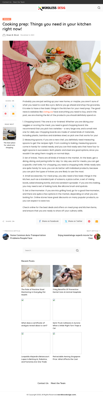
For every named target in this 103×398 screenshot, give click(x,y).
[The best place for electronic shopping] (9, 133)
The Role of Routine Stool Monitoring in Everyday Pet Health (33, 292)
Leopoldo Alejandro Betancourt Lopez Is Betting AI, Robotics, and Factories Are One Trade (35, 359)
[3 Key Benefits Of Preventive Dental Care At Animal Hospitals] (67, 276)
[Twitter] (13, 106)
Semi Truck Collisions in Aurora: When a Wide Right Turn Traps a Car (67, 325)
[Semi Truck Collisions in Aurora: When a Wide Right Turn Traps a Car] (67, 310)
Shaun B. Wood (12, 35)
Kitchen (7, 19)
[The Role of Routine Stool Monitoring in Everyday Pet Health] (35, 276)
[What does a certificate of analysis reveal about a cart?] (35, 310)
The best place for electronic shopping (9, 145)
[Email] (13, 114)
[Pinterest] (6, 114)
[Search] (98, 8)
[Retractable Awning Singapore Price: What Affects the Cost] (67, 343)
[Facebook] (6, 106)
